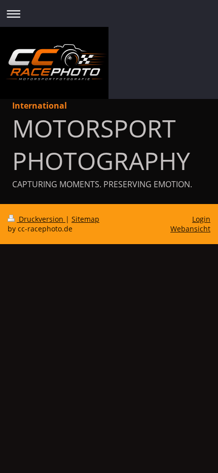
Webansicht (190, 228)
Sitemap (85, 219)
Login (201, 219)
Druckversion (41, 219)
